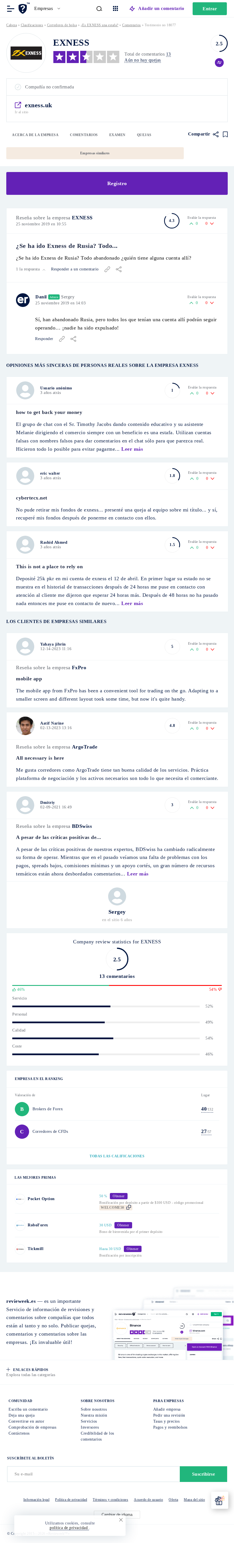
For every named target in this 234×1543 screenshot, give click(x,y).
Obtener (58, 808)
